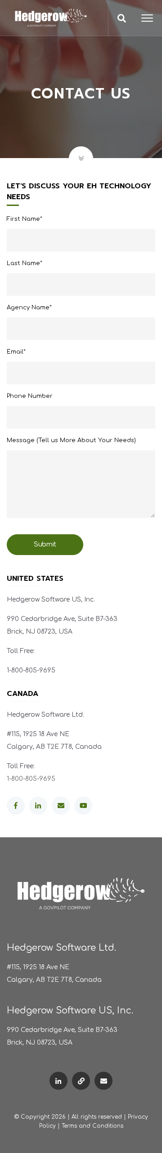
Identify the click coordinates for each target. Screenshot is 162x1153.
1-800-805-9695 (31, 778)
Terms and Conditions (92, 1126)
